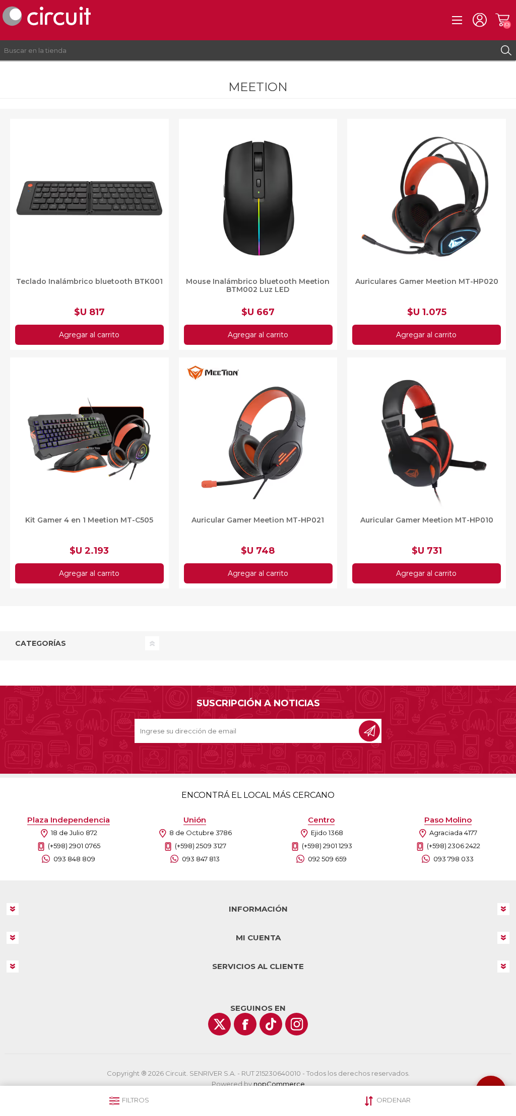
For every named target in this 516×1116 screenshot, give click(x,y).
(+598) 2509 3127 (200, 846)
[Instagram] (296, 1024)
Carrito (502, 20)
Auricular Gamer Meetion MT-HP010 (426, 520)
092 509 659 (327, 859)
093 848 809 (74, 859)
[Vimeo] (271, 1024)
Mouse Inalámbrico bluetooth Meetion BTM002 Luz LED (258, 285)
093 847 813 (201, 859)
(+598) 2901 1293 (327, 846)
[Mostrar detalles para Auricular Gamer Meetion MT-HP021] (258, 436)
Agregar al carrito (89, 334)
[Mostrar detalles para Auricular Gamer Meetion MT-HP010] (426, 436)
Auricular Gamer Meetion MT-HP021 (257, 520)
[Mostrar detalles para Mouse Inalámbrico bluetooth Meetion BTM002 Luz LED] (258, 198)
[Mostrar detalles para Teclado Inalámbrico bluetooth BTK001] (89, 198)
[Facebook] (245, 1024)
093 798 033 (453, 859)
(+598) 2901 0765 (74, 846)
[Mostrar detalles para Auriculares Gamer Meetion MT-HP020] (426, 198)
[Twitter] (219, 1024)
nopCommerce (279, 1084)
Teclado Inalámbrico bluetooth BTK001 (89, 281)
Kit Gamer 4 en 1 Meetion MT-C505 (89, 520)
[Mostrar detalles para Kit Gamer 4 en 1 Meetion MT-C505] (89, 436)
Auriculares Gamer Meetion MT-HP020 (426, 281)
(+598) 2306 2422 (453, 846)
